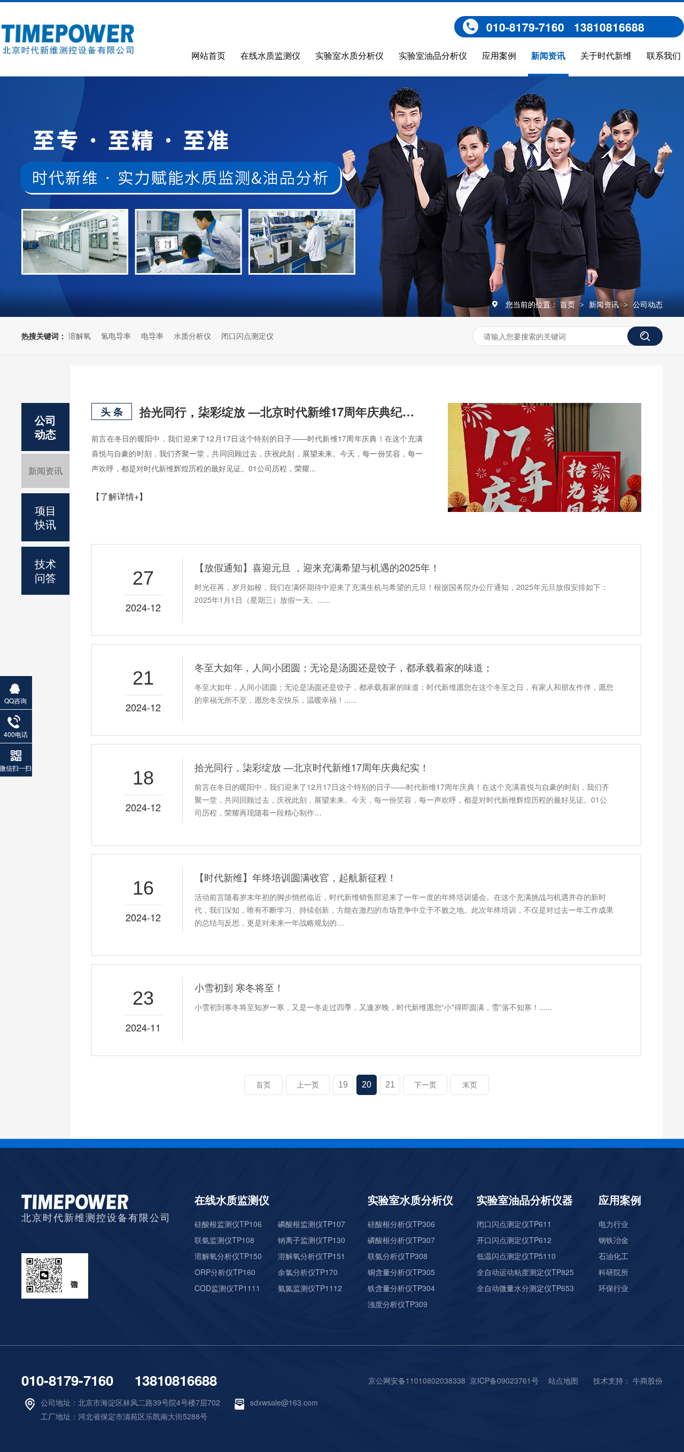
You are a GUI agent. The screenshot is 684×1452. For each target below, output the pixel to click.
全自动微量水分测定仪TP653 (525, 1288)
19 (343, 1084)
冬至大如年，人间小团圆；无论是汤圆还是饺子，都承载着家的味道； (344, 667)
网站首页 (208, 56)
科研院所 (613, 1272)
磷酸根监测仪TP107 (311, 1223)
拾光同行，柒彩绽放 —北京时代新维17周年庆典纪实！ (281, 411)
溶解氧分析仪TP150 (228, 1256)
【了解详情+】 (119, 496)
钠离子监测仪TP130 (311, 1239)
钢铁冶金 (613, 1239)
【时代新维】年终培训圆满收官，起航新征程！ (296, 877)
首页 (568, 304)
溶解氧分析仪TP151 (311, 1256)
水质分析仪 (192, 335)
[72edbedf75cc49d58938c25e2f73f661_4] (74, 1205)
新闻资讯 (548, 56)
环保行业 (613, 1288)
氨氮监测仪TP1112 (310, 1288)
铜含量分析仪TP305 (401, 1272)
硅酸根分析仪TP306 (401, 1223)
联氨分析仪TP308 (398, 1256)
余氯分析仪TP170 (308, 1272)
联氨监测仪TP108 (224, 1239)
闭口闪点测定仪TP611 (514, 1223)
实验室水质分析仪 (349, 56)
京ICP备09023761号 (504, 1380)
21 (390, 1084)
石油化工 (613, 1256)
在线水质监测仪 (270, 56)
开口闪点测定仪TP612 (514, 1239)
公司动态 (648, 304)
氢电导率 (116, 335)
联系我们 (664, 56)
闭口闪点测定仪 (247, 335)
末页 (469, 1085)
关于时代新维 (606, 56)
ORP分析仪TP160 (225, 1272)
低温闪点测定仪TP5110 (516, 1256)
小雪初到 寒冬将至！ (239, 987)
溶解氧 (79, 335)
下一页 (425, 1085)
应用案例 (499, 56)
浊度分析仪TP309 (398, 1304)
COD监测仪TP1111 (227, 1288)
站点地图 (563, 1380)
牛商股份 (648, 1380)
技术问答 (45, 570)
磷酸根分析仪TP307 (401, 1239)
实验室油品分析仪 (433, 56)
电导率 (152, 335)
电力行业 (613, 1223)
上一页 (308, 1085)
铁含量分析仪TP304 (401, 1288)
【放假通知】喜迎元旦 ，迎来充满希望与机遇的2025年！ (317, 567)
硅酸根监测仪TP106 (228, 1223)
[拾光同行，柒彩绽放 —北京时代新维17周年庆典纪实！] (544, 457)
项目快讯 (45, 517)
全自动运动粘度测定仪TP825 (525, 1272)
